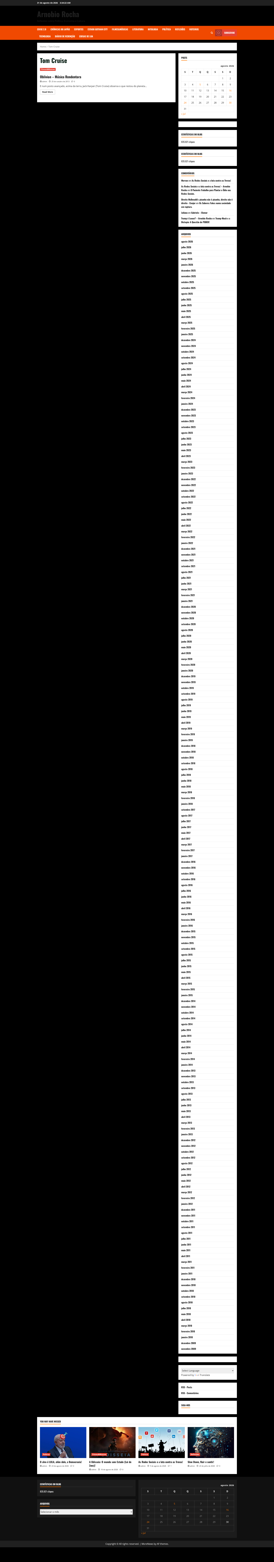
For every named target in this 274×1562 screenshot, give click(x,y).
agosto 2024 (187, 363)
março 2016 (186, 914)
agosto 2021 (187, 572)
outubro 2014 (187, 1012)
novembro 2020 (188, 612)
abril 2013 (185, 1117)
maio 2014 (186, 1041)
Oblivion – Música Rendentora (60, 76)
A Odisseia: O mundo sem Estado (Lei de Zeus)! (110, 1463)
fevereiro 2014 (188, 1059)
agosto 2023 (187, 432)
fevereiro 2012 (188, 1198)
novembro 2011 (188, 1215)
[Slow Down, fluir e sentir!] (211, 1442)
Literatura (138, 29)
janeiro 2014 (187, 1064)
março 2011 (186, 1262)
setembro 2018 (188, 763)
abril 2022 (186, 525)
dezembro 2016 (188, 861)
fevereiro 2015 (188, 989)
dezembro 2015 (188, 931)
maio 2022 (186, 519)
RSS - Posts (186, 1387)
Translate (205, 1375)
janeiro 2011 (186, 1273)
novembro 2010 (188, 1285)
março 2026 (186, 259)
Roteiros (194, 29)
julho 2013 (186, 1099)
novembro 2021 (188, 554)
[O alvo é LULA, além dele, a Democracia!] (63, 1442)
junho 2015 (186, 966)
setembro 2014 (188, 1018)
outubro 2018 (187, 757)
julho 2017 (186, 821)
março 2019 (186, 728)
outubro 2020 (187, 618)
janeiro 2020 (187, 670)
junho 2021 (186, 583)
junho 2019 (186, 711)
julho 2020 (186, 635)
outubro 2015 (187, 943)
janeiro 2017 (187, 856)
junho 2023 (186, 444)
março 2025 (186, 322)
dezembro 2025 (188, 270)
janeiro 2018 (187, 803)
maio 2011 (185, 1250)
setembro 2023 (188, 427)
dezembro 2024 (188, 340)
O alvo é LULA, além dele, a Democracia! (61, 1462)
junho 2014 (186, 1035)
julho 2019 (186, 705)
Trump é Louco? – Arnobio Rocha (196, 218)
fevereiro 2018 (188, 798)
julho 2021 (186, 577)
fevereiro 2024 (188, 398)
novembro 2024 (188, 346)
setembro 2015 (188, 948)
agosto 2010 (187, 1302)
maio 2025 (186, 311)
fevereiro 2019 (188, 734)
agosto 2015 (187, 954)
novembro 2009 (188, 1348)
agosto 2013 (187, 1093)
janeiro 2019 (187, 740)
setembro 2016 (188, 879)
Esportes (78, 29)
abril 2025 (186, 317)
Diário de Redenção (65, 36)
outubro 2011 (187, 1221)
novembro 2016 (188, 867)
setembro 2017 (188, 809)
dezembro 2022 (188, 479)
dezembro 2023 (188, 409)
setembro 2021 (188, 566)
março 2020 (186, 659)
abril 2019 (186, 722)
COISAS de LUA (86, 36)
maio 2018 (186, 786)
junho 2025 (186, 305)
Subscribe (229, 32)
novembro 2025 (188, 276)
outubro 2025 (187, 282)
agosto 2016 (187, 885)
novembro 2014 (188, 1006)
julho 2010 (186, 1308)
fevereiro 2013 (188, 1128)
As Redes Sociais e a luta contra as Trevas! (211, 180)
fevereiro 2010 (188, 1331)
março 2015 (186, 983)
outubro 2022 (187, 490)
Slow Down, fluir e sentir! (201, 1462)
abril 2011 (185, 1256)
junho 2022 (186, 514)
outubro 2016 (187, 873)
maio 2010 (186, 1314)
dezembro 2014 (188, 1001)
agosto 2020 (187, 630)
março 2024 (186, 392)
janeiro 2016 (187, 925)
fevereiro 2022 (188, 537)
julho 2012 (186, 1169)
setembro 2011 (188, 1227)
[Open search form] (212, 33)
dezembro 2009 (188, 1343)
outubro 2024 (187, 351)
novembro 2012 (188, 1146)
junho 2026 (186, 253)
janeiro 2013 (187, 1134)
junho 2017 (186, 827)
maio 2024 (186, 380)
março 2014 (186, 1053)
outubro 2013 (187, 1082)
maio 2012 (186, 1180)
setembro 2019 (188, 693)
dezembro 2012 (188, 1140)
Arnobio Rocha (58, 14)
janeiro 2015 (187, 995)
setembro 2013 (188, 1088)
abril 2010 (186, 1319)
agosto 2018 (187, 769)
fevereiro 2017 (188, 850)
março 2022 (186, 531)
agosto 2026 (187, 241)
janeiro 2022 (187, 543)
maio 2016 (186, 902)
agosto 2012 (187, 1163)
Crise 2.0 (41, 29)
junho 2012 (186, 1175)
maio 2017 (186, 832)
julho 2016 (186, 890)
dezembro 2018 (188, 746)
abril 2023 (186, 456)
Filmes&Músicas (120, 29)
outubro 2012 (187, 1151)
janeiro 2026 (187, 264)
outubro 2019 (187, 688)
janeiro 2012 (187, 1204)
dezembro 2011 (188, 1209)
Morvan (184, 180)
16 (230, 90)
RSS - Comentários (190, 1393)
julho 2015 (186, 960)
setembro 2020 (188, 624)
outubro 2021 (187, 560)
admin (44, 81)
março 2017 (186, 844)
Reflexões (180, 29)
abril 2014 (185, 1047)
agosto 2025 (187, 293)
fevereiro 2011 (188, 1267)
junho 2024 (186, 374)
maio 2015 (186, 972)
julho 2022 (186, 508)
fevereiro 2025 (188, 328)
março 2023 (186, 461)
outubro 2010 (187, 1291)
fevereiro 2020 (188, 664)
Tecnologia (45, 36)
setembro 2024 (188, 357)
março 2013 (186, 1122)
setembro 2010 (188, 1296)
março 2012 (186, 1192)
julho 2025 (186, 299)
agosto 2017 (186, 815)
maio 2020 (186, 647)
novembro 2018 (188, 751)
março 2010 (186, 1325)
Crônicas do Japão (60, 29)
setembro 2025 (188, 288)
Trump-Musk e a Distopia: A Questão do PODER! (205, 220)
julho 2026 (186, 247)
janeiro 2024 (187, 403)
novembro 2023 (188, 415)
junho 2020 (186, 641)
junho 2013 (186, 1105)
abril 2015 (185, 977)
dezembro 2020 (188, 606)
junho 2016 (186, 896)
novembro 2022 (188, 485)
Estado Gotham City (98, 29)
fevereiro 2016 (188, 919)
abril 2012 (185, 1186)
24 (185, 102)
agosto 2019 (187, 699)
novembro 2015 (188, 937)
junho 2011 (186, 1244)
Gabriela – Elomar (199, 212)
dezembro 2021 (188, 548)
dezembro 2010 (188, 1279)
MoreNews (147, 1543)
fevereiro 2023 (188, 467)
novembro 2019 (188, 682)
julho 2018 (186, 775)
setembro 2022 (188, 496)
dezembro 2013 (188, 1070)
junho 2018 (186, 780)
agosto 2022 (187, 502)
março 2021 (186, 589)
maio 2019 (186, 717)
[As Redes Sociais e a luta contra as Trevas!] (161, 1442)
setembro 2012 (188, 1157)
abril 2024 (186, 386)
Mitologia (153, 29)
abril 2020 (186, 653)
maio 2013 (186, 1111)
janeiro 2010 (187, 1337)
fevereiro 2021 (188, 595)
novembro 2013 (188, 1076)
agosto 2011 (186, 1233)
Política (166, 29)
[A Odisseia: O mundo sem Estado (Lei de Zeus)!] (112, 1442)
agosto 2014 (187, 1024)
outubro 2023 (187, 421)
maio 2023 (186, 450)
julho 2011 (186, 1238)
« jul (183, 113)
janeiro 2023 (187, 473)
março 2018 (186, 792)
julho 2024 (186, 369)
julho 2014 (186, 1030)
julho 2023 (186, 438)
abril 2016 (186, 908)
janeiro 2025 (187, 334)
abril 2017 (185, 838)
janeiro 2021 (187, 601)
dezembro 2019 (188, 676)
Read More (48, 92)
